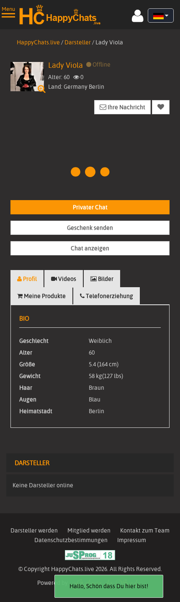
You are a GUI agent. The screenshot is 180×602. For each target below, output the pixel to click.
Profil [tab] (29, 279)
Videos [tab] (66, 279)
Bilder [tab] (105, 279)
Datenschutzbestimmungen (71, 540)
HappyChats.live (38, 42)
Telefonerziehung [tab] (109, 296)
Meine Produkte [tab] (44, 296)
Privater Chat (90, 207)
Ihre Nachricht (125, 107)
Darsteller (77, 42)
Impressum (131, 540)
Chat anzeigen (90, 248)
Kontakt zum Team (145, 530)
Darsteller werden (34, 530)
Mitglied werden (89, 530)
